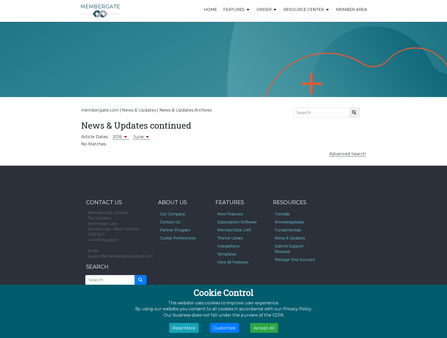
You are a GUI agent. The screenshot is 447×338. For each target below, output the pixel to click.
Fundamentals (288, 230)
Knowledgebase (289, 222)
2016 (118, 136)
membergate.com (100, 110)
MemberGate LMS (234, 230)
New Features (230, 214)
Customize (224, 327)
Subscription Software (237, 222)
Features (234, 9)
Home (210, 9)
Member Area (351, 9)
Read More (184, 327)
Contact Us (170, 222)
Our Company (172, 214)
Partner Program (175, 230)
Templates (226, 254)
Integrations (228, 246)
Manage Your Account (295, 259)
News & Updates (139, 110)
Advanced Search (347, 153)
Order (265, 9)
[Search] (354, 112)
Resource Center (304, 9)
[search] (140, 280)
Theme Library (230, 238)
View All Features (232, 262)
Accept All (264, 327)
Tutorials (282, 214)
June (139, 136)
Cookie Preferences (178, 238)
